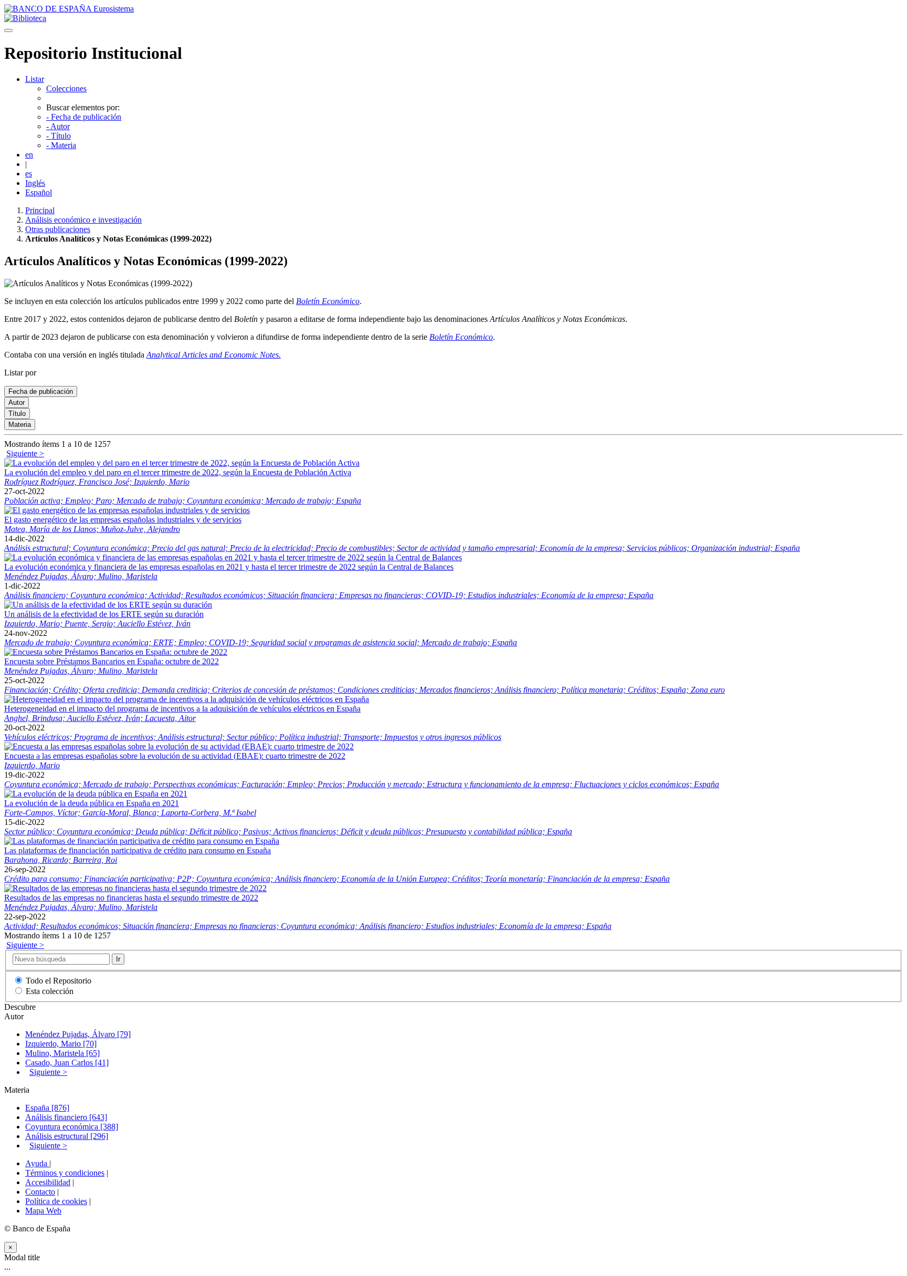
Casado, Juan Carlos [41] (67, 1062)
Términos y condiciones (64, 1172)
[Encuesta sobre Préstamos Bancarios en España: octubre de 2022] (115, 651)
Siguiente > (25, 453)
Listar (34, 79)
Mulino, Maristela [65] (62, 1053)
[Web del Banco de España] (69, 8)
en (29, 154)
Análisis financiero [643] (66, 1117)
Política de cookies (56, 1201)
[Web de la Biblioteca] (25, 18)
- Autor (58, 126)
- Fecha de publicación (83, 116)
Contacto (40, 1191)
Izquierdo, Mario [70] (61, 1043)
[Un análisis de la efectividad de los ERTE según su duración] (108, 604)
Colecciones (66, 88)
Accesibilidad (47, 1182)
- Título (58, 135)
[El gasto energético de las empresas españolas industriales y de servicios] (127, 510)
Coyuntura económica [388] (71, 1126)
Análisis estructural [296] (66, 1136)
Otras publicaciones (57, 229)
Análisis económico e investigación (83, 219)
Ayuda (37, 1163)
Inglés (35, 183)
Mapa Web (43, 1210)
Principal (40, 210)
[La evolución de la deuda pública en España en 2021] (95, 793)
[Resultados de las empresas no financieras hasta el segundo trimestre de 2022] (135, 888)
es (28, 173)
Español (38, 192)
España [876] (47, 1107)
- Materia (61, 145)
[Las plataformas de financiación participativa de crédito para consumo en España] (141, 840)
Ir (118, 959)
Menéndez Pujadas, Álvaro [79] (78, 1034)
